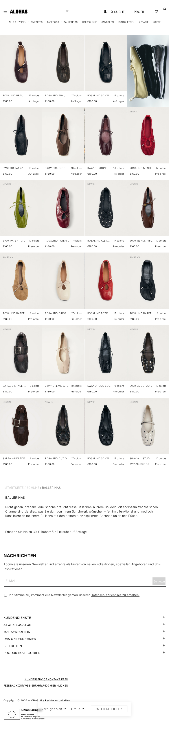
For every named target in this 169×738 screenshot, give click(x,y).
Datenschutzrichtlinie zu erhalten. (115, 595)
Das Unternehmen (20, 639)
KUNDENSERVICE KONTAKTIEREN (46, 679)
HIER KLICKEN (59, 685)
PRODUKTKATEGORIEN (22, 653)
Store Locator (17, 624)
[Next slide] (36, 66)
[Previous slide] (5, 66)
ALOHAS (33, 700)
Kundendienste (17, 617)
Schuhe (32, 487)
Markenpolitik (17, 632)
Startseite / (15, 487)
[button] (5, 11)
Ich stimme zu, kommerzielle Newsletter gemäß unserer (74, 595)
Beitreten (13, 646)
